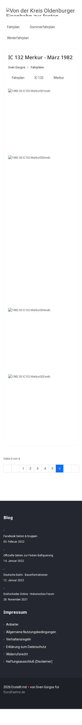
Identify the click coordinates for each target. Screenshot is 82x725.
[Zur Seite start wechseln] (7, 468)
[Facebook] (55, 21)
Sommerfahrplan (42, 27)
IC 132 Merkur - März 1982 (40, 57)
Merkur (59, 78)
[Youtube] (64, 21)
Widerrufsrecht (17, 654)
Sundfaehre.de (14, 692)
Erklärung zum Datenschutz (26, 647)
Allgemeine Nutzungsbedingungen (31, 632)
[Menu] (73, 21)
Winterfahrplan (18, 38)
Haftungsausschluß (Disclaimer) (29, 661)
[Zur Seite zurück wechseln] (15, 468)
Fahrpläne (37, 67)
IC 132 (39, 78)
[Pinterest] (60, 21)
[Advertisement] (41, 263)
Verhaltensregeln (18, 639)
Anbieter (12, 624)
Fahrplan (13, 27)
